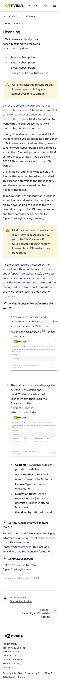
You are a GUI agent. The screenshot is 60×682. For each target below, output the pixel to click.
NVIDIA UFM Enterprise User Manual (36, 5)
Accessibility (9, 655)
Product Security (12, 663)
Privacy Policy (10, 643)
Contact (7, 667)
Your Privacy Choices (14, 647)
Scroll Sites (44, 673)
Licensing (30, 15)
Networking (29, 5)
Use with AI (14, 23)
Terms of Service (12, 651)
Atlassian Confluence (14, 677)
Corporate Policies (12, 659)
